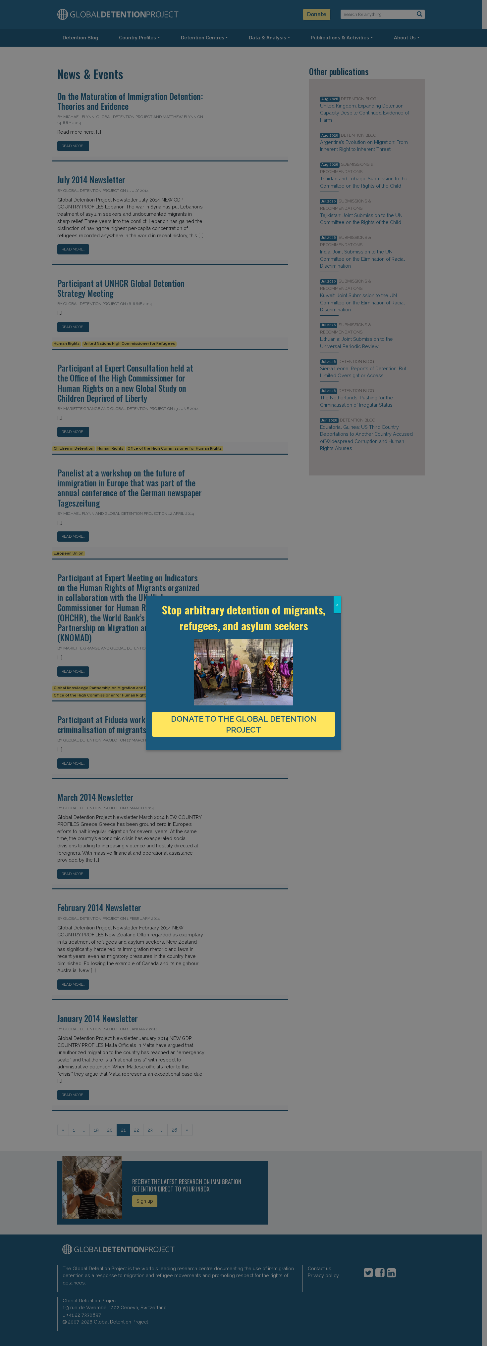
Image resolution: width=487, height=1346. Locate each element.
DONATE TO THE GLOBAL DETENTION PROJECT (243, 724)
